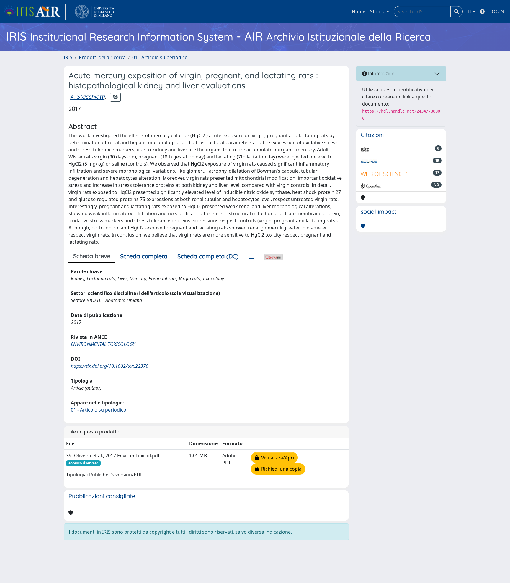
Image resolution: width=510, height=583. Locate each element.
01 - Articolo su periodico (160, 57)
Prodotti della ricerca (102, 57)
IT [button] (470, 11)
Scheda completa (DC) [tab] (207, 256)
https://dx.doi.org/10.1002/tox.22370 (109, 366)
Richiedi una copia (280, 469)
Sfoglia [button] (377, 11)
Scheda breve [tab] (91, 256)
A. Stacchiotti (87, 96)
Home (358, 11)
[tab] (251, 256)
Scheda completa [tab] (143, 256)
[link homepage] (35, 12)
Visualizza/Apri (276, 457)
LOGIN (496, 11)
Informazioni (381, 73)
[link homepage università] (95, 12)
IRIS (68, 57)
